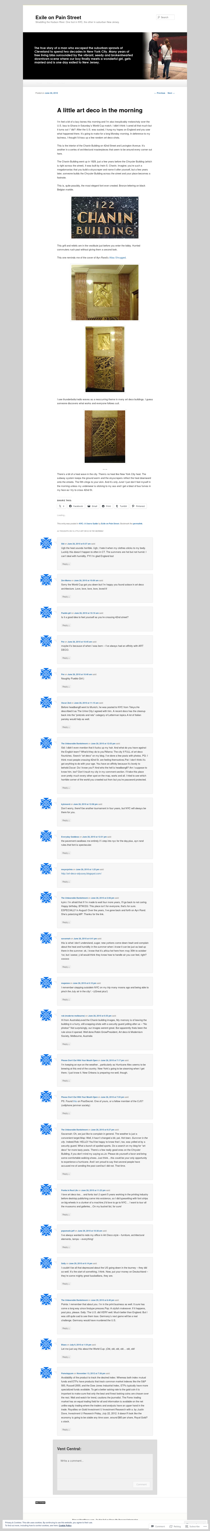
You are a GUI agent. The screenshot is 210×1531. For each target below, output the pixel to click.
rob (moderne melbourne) (73, 1015)
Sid (62, 543)
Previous (159, 92)
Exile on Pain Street (58, 17)
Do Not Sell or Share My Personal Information (117, 1519)
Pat (62, 641)
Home (39, 83)
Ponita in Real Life (69, 1190)
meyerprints (67, 869)
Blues (64, 1344)
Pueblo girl (66, 613)
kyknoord (65, 804)
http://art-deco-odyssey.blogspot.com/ (81, 873)
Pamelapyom (67, 1373)
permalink (137, 523)
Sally (63, 1263)
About (50, 83)
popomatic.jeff (67, 1230)
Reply (66, 563)
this (75, 1101)
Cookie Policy (65, 1525)
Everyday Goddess (70, 836)
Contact (61, 83)
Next (171, 92)
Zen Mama (66, 580)
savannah (65, 938)
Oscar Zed (66, 702)
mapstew (65, 983)
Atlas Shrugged (117, 257)
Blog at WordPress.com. (83, 1519)
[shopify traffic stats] (40, 1502)
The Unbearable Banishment (74, 743)
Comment (141, 1484)
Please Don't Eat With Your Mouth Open (79, 1060)
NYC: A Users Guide (88, 523)
